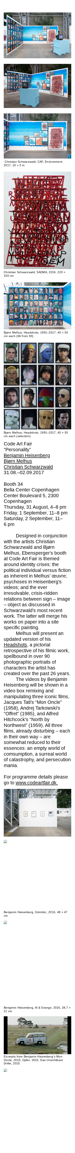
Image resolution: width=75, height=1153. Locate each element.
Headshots (15, 644)
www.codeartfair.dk (36, 782)
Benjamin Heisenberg (27, 455)
